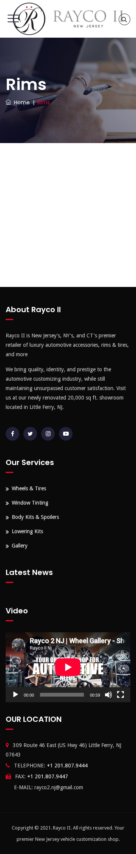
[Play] (15, 694)
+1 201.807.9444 (67, 765)
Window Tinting (30, 503)
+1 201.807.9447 (47, 776)
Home (20, 102)
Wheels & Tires (29, 488)
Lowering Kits (27, 531)
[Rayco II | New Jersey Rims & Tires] (68, 19)
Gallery (20, 546)
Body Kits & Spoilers (35, 517)
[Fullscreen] (120, 694)
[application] (68, 667)
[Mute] (108, 694)
